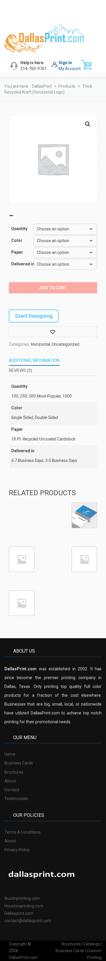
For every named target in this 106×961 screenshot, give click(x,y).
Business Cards (18, 763)
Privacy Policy (17, 849)
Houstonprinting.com (23, 906)
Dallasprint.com (18, 913)
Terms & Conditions (22, 832)
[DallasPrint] (44, 38)
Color (16, 240)
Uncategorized (65, 344)
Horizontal (40, 344)
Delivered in (21, 264)
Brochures (14, 772)
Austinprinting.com (22, 898)
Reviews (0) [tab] (20, 370)
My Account (70, 68)
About (10, 781)
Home (10, 754)
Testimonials (16, 798)
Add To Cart (53, 287)
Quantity (19, 228)
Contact (11, 789)
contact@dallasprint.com (27, 920)
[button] (87, 124)
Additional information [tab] (34, 360)
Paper (17, 252)
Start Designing (34, 316)
